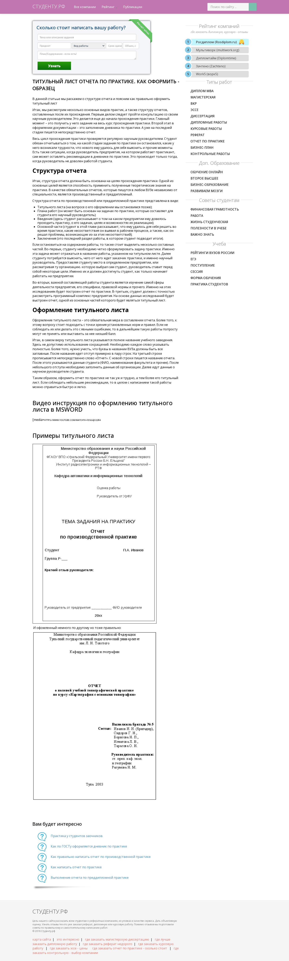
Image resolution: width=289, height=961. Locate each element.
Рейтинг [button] (108, 7)
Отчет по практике (208, 141)
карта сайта (41, 939)
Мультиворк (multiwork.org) (217, 50)
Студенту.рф (48, 6)
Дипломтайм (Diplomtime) (216, 58)
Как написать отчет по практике (76, 867)
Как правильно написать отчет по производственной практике (101, 857)
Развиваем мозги (207, 191)
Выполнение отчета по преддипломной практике (90, 877)
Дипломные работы (209, 122)
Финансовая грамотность (215, 209)
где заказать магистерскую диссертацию (117, 939)
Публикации (132, 7)
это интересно (68, 939)
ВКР (194, 103)
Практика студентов (209, 284)
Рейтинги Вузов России (212, 253)
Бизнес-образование (209, 184)
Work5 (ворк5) (207, 74)
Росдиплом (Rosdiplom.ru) (216, 42)
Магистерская (203, 97)
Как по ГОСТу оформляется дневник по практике (89, 846)
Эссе (194, 110)
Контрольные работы (210, 154)
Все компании (85, 7)
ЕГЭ (193, 259)
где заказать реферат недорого (107, 944)
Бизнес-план (202, 147)
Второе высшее (204, 178)
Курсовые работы (206, 128)
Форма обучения (206, 278)
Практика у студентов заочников (77, 836)
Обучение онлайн (207, 172)
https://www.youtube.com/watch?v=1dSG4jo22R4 (72, 420)
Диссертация (202, 116)
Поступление (203, 265)
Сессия (197, 271)
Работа (197, 215)
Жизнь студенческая (209, 222)
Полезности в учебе (208, 228)
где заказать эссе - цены (68, 948)
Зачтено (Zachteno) (210, 66)
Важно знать (202, 234)
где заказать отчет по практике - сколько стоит (129, 948)
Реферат (198, 135)
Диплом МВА (202, 91)
